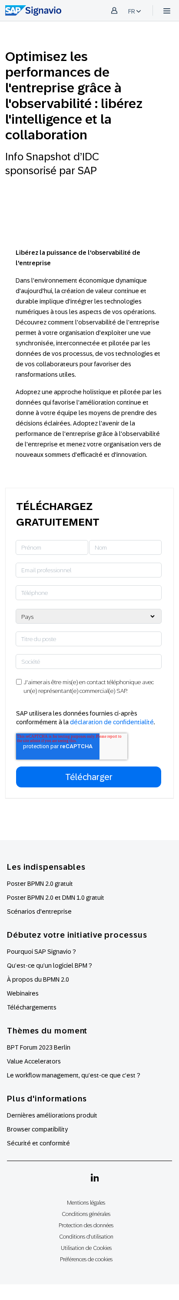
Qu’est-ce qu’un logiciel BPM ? (49, 965)
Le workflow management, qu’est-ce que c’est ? (73, 1075)
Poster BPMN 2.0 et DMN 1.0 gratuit (55, 897)
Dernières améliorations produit (52, 1115)
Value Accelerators (34, 1061)
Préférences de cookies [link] (86, 1259)
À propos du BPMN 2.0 (38, 979)
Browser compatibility (37, 1129)
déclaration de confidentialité (112, 722)
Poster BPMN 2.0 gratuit (40, 883)
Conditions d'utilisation (86, 1236)
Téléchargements (31, 1007)
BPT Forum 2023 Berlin (38, 1047)
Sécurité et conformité (38, 1143)
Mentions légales (86, 1202)
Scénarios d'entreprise (39, 911)
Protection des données (86, 1225)
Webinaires (23, 993)
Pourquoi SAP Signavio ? (41, 951)
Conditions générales (86, 1214)
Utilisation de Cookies (86, 1248)
